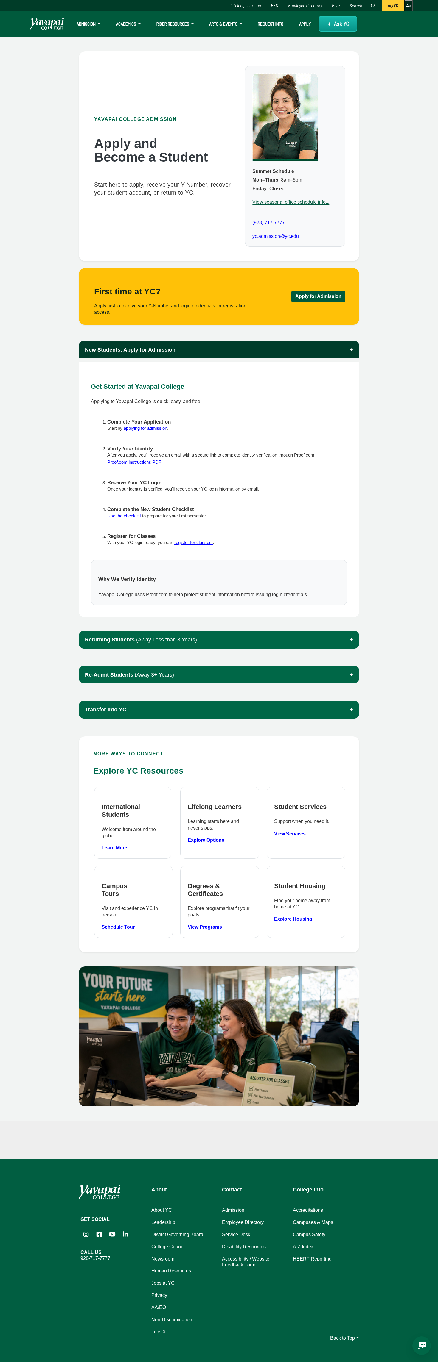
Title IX (158, 1331)
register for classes (193, 542)
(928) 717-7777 (268, 222)
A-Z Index (303, 1246)
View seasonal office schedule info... (290, 201)
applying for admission (145, 428)
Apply (305, 23)
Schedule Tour (118, 927)
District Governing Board (177, 1234)
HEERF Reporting (312, 1258)
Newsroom (162, 1258)
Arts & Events (223, 23)
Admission (87, 23)
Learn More (114, 847)
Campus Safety (309, 1234)
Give (336, 5)
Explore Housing (293, 918)
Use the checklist (124, 515)
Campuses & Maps (313, 1222)
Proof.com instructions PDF (134, 462)
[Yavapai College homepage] (47, 23)
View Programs (205, 927)
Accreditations (308, 1210)
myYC (393, 5)
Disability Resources (244, 1246)
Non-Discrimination (171, 1319)
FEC (274, 5)
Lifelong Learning (245, 5)
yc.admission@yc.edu (275, 236)
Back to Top (343, 1338)
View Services (290, 833)
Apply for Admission (318, 296)
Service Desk (236, 1234)
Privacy (159, 1295)
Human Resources (171, 1270)
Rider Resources (173, 23)
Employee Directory (305, 5)
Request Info (270, 23)
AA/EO (158, 1307)
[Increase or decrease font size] (408, 5)
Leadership (163, 1222)
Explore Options (206, 840)
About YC (161, 1210)
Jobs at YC (163, 1283)
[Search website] (373, 5)
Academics (126, 23)
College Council (168, 1246)
